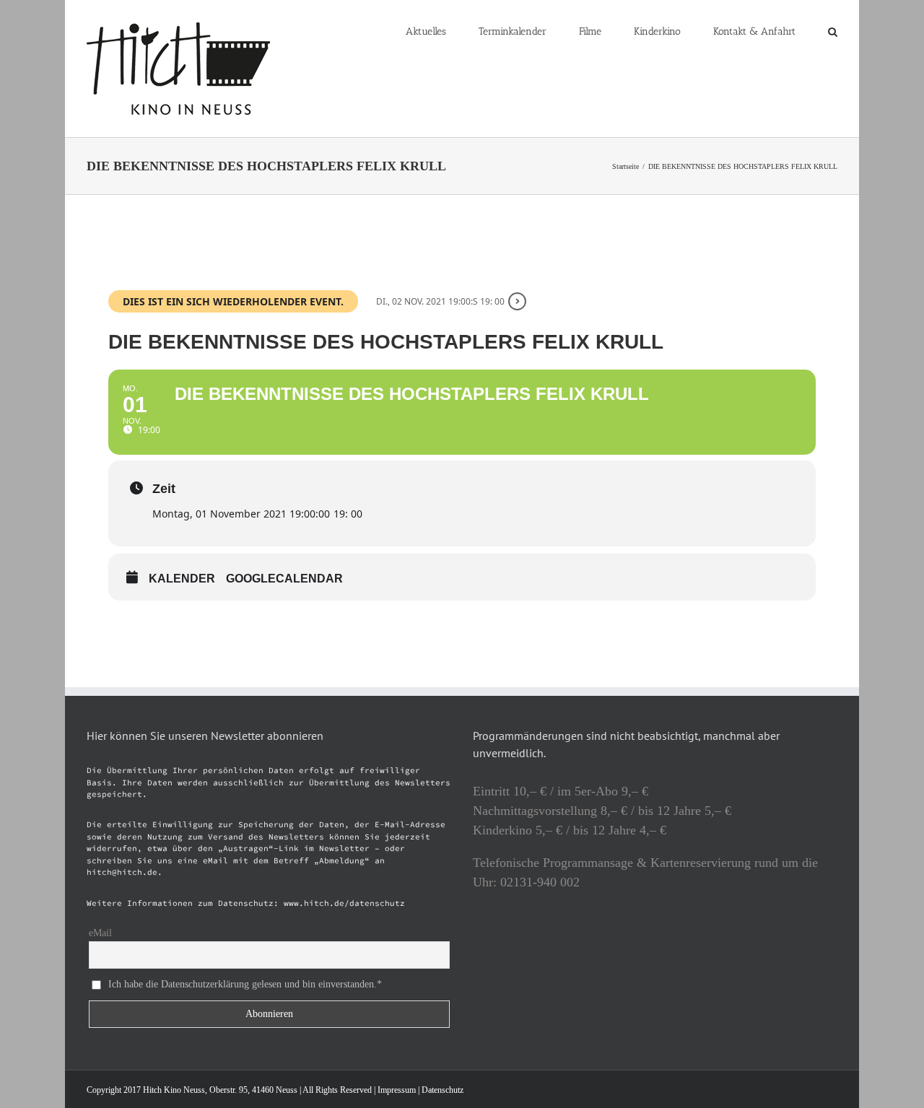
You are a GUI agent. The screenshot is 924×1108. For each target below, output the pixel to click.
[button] (832, 30)
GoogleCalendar (284, 578)
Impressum (397, 1090)
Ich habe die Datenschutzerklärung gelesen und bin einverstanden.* (245, 983)
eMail (100, 933)
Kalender (182, 578)
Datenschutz (442, 1090)
